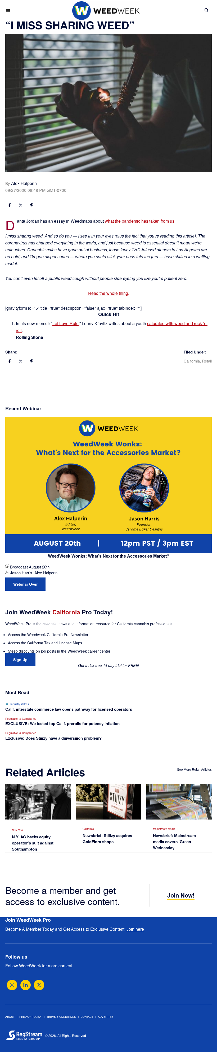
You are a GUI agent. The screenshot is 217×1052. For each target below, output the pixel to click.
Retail (207, 361)
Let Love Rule (65, 323)
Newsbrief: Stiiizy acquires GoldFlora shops (107, 838)
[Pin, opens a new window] (32, 206)
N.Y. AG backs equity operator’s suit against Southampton (32, 843)
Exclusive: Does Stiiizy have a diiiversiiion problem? (53, 738)
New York (17, 830)
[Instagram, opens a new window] (12, 985)
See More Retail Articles (194, 769)
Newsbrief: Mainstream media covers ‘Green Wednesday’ (174, 842)
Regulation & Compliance (20, 719)
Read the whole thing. (108, 293)
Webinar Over (25, 584)
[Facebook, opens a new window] (9, 206)
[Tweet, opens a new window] (20, 206)
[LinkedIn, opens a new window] (25, 985)
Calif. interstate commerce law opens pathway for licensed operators (68, 709)
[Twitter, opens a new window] (39, 985)
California (192, 361)
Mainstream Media (164, 829)
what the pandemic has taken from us (139, 221)
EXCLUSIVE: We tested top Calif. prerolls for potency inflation (62, 723)
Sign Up (20, 659)
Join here (135, 929)
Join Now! (181, 895)
